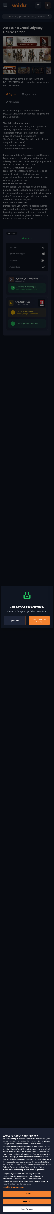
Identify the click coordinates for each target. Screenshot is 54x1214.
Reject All (27, 1201)
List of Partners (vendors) (13, 1187)
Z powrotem (15, 620)
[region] (27, 1171)
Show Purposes (27, 1209)
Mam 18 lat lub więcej (39, 620)
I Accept (27, 1194)
